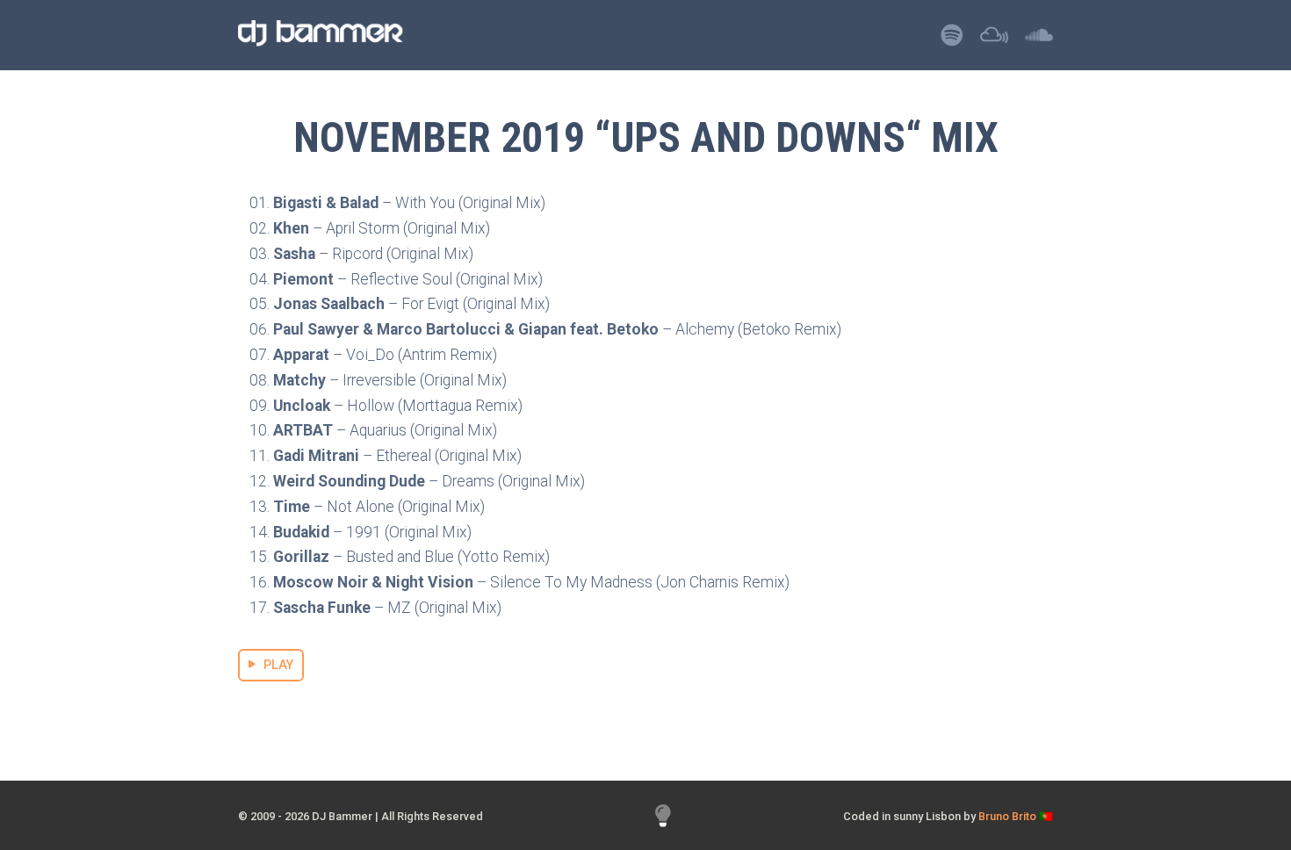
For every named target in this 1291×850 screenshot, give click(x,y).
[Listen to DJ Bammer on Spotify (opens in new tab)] (952, 40)
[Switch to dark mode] (663, 816)
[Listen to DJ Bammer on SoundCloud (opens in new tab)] (1039, 40)
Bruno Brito (1007, 816)
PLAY (278, 665)
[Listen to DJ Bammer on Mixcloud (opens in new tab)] (994, 40)
